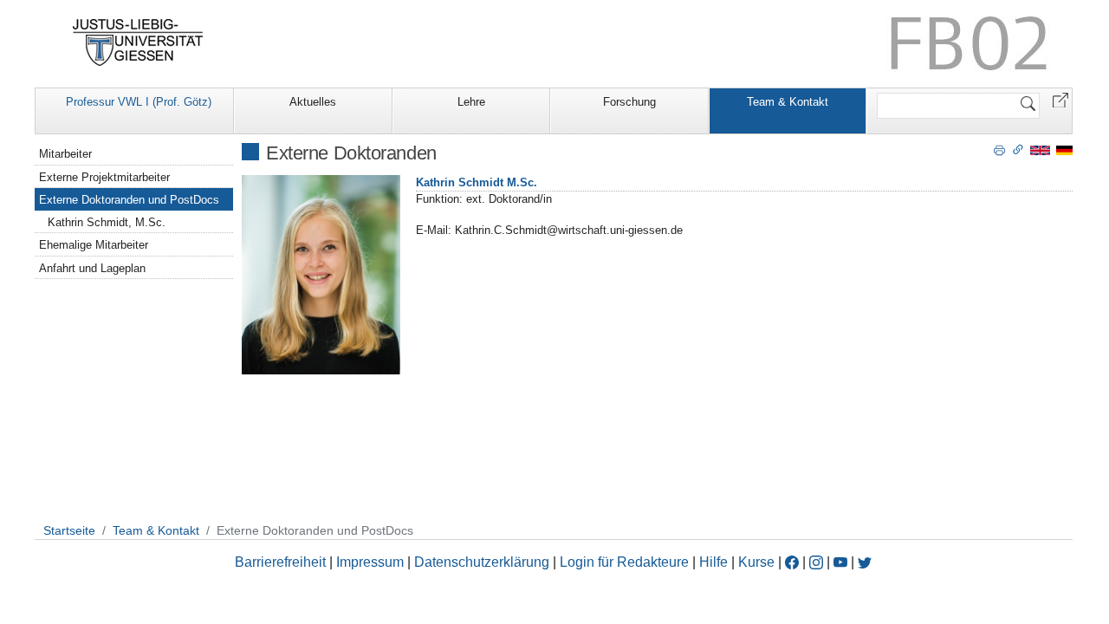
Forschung (629, 101)
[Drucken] (999, 149)
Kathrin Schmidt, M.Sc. (106, 222)
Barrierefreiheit (280, 562)
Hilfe (713, 562)
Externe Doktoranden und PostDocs (129, 199)
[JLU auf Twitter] (865, 562)
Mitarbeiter (65, 153)
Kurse (756, 562)
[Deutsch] (1064, 149)
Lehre (471, 101)
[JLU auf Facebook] (792, 562)
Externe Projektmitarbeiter (104, 177)
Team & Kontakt (787, 101)
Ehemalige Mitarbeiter (93, 244)
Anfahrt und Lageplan (92, 268)
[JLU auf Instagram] (818, 562)
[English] (1040, 149)
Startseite (69, 530)
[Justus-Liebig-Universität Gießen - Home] (138, 42)
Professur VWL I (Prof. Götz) (138, 101)
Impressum (370, 562)
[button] (1060, 99)
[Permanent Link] (1018, 149)
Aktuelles (312, 101)
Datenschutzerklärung (481, 562)
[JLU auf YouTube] (840, 562)
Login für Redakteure (624, 562)
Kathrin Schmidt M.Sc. (476, 182)
